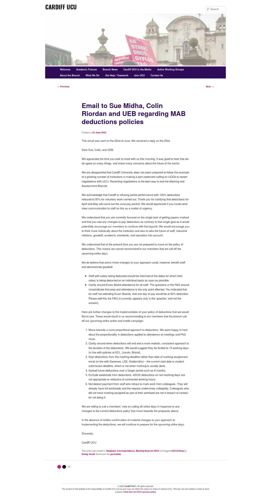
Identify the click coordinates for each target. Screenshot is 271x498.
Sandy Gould (88, 454)
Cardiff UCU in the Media (137, 69)
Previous (63, 86)
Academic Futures (86, 69)
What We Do (92, 75)
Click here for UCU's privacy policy (139, 491)
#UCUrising (177, 450)
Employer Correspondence (120, 450)
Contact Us (157, 75)
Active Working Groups (170, 69)
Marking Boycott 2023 (147, 450)
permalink (115, 454)
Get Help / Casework (116, 75)
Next (210, 86)
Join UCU (139, 75)
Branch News (110, 69)
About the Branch (70, 75)
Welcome (65, 69)
